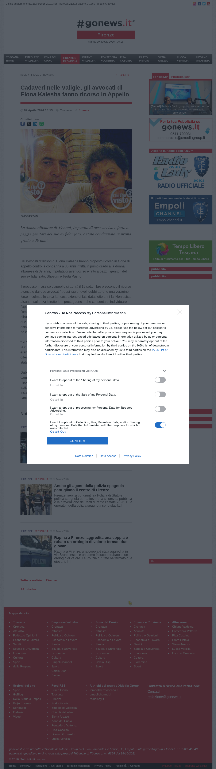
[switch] (160, 380)
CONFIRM (77, 441)
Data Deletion (84, 456)
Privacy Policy (132, 456)
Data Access (108, 456)
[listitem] (108, 370)
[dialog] (108, 384)
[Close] (181, 313)
